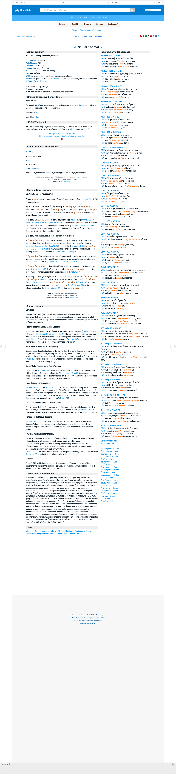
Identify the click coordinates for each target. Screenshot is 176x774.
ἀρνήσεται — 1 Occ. (109, 464)
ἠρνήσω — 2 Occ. (108, 496)
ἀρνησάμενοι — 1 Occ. (110, 449)
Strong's (23, 36)
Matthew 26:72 (81, 225)
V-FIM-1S (118, 71)
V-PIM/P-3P (115, 410)
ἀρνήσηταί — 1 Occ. (109, 462)
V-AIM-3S (118, 86)
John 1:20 (30, 223)
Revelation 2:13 (42, 282)
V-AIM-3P (113, 313)
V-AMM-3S (114, 163)
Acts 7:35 (80, 285)
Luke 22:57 (46, 334)
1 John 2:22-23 (52, 387)
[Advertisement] (88, 580)
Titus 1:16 (64, 398)
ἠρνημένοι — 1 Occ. (109, 485)
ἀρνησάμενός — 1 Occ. (110, 451)
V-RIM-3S (117, 328)
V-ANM (117, 380)
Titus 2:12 (44, 279)
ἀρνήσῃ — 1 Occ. (108, 459)
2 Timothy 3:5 (81, 282)
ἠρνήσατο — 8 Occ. (109, 493)
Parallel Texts (74, 534)
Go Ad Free (5, 764)
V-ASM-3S (118, 56)
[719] (3, 352)
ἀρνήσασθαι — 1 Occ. (110, 454)
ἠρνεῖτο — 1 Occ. (108, 501)
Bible (18, 36)
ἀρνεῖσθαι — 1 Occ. (109, 472)
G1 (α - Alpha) (53, 79)
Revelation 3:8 (47, 249)
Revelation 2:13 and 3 (69, 373)
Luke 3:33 (88, 199)
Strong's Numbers (65, 531)
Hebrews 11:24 (56, 288)
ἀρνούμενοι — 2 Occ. (109, 477)
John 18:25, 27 (41, 223)
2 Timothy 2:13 (73, 272)
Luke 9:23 (42, 269)
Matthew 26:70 (87, 220)
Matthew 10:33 (32, 246)
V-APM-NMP (115, 425)
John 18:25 (105, 234)
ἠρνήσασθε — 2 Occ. (109, 491)
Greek (29, 36)
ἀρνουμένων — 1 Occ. (110, 475)
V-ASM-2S (115, 221)
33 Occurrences (107, 443)
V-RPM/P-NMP (119, 395)
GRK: (103, 58)
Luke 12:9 (43, 246)
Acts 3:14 (72, 285)
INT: (102, 66)
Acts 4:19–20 (31, 454)
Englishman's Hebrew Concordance (52, 534)
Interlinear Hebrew (49, 531)
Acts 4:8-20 (72, 339)
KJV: (103, 64)
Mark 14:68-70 (35, 334)
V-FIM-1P (118, 343)
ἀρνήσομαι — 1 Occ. (109, 467)
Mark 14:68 (105, 117)
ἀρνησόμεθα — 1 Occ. (110, 470)
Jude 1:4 (64, 262)
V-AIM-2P (113, 267)
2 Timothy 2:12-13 (86, 410)
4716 (72, 129)
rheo (80, 105)
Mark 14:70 (75, 220)
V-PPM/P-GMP (116, 147)
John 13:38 (53, 246)
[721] (173, 352)
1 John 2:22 (36, 262)
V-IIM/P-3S (116, 132)
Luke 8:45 (52, 223)
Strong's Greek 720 (109, 441)
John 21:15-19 (32, 339)
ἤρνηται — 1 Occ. (108, 498)
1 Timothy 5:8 (106, 328)
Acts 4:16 (61, 223)
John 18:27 (105, 252)
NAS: (103, 61)
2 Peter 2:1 (73, 262)
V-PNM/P (113, 298)
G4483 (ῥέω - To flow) (37, 81)
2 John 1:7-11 (54, 262)
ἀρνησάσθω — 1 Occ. (110, 456)
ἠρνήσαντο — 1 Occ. (109, 488)
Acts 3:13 (105, 267)
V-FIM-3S (118, 364)
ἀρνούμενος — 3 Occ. (110, 480)
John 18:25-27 (58, 334)
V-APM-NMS (115, 175)
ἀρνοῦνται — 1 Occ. (109, 483)
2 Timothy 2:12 (78, 246)
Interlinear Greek (33, 531)
